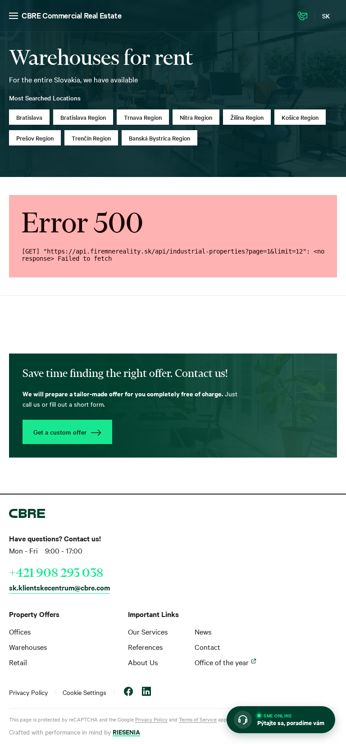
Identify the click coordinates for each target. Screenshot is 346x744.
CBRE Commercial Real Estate (71, 15)
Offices (20, 631)
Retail (18, 662)
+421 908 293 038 (56, 572)
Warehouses (28, 647)
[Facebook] (128, 692)
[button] (281, 719)
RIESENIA (126, 731)
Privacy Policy (28, 692)
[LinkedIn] (146, 692)
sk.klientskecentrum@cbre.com (59, 587)
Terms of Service (198, 719)
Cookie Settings (84, 692)
